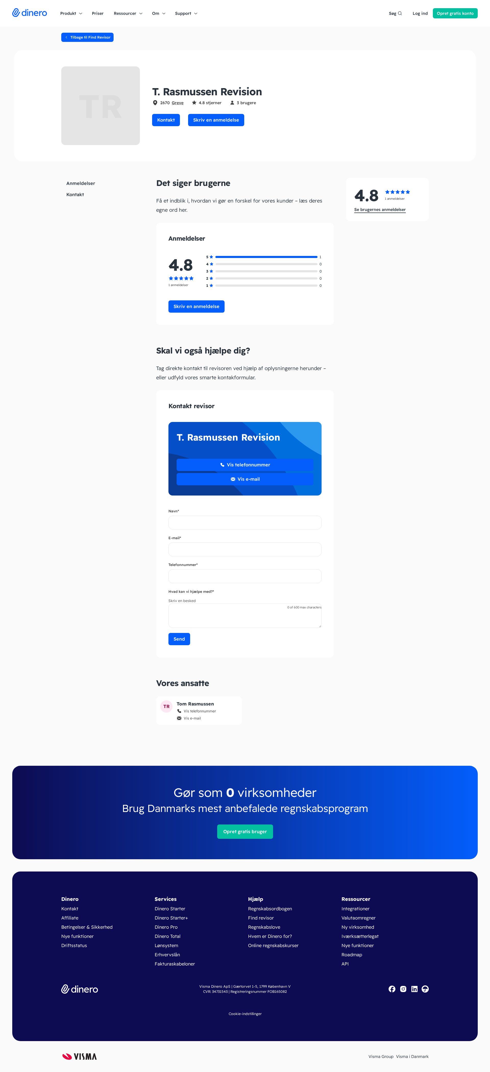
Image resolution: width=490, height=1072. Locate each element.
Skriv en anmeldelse (216, 120)
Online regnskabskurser (273, 945)
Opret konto (455, 13)
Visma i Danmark (412, 1056)
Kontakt (166, 120)
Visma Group (381, 1056)
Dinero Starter (170, 909)
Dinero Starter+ (171, 918)
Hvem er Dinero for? (270, 936)
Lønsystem (166, 945)
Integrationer (355, 909)
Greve (177, 102)
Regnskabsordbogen (270, 909)
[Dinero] (29, 13)
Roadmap (351, 955)
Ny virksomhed (357, 927)
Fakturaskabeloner (175, 964)
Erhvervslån (167, 955)
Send (179, 639)
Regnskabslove (264, 927)
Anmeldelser (80, 183)
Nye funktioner (77, 936)
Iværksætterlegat (360, 936)
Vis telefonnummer (248, 465)
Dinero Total (167, 936)
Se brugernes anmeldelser (380, 209)
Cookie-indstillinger (245, 1013)
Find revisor (261, 918)
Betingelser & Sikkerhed (87, 927)
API (345, 964)
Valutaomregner (358, 918)
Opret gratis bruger (245, 831)
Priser (98, 13)
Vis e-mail (249, 479)
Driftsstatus (74, 945)
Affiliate (69, 918)
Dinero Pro (166, 927)
